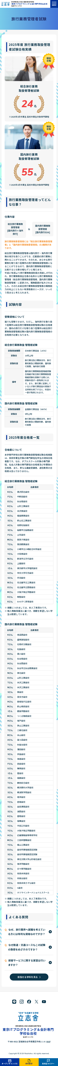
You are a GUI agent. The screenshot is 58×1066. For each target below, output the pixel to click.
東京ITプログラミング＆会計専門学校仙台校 (29, 4)
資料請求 (28, 1063)
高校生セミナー (48, 1063)
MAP (48, 1041)
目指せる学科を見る (27, 977)
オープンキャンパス (10, 1063)
